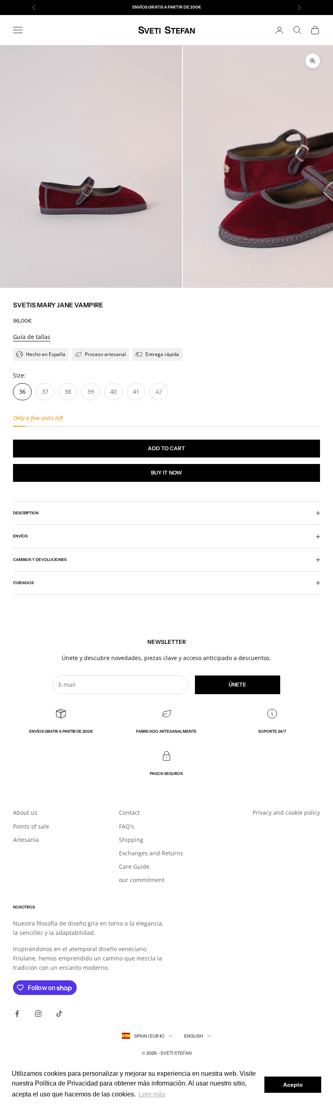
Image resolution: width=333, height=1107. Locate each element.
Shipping (131, 840)
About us (25, 812)
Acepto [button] (293, 1084)
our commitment (141, 880)
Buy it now (166, 472)
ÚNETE (237, 684)
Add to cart (166, 448)
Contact (129, 812)
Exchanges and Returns (151, 853)
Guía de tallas (31, 337)
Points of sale (31, 826)
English (193, 1036)
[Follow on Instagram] (38, 1014)
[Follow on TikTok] (59, 1014)
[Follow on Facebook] (17, 1014)
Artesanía (26, 840)
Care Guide (134, 866)
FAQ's (126, 826)
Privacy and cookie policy (286, 812)
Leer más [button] (151, 1094)
